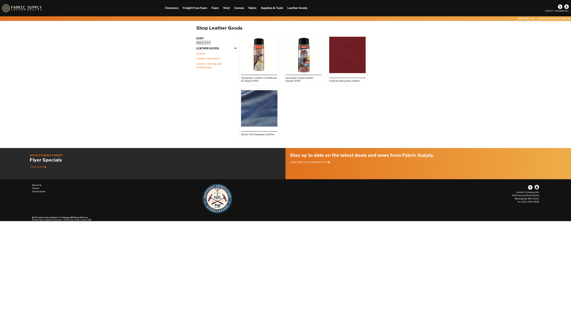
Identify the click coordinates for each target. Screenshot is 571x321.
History (36, 188)
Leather (201, 53)
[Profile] (566, 6)
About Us (37, 185)
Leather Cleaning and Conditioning (209, 65)
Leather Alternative (208, 58)
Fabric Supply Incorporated (50, 220)
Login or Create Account (552, 18)
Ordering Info (562, 11)
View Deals (37, 167)
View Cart (525, 18)
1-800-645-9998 (529, 201)
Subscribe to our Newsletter (309, 162)
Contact (549, 11)
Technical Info (39, 191)
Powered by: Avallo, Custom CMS (77, 220)
